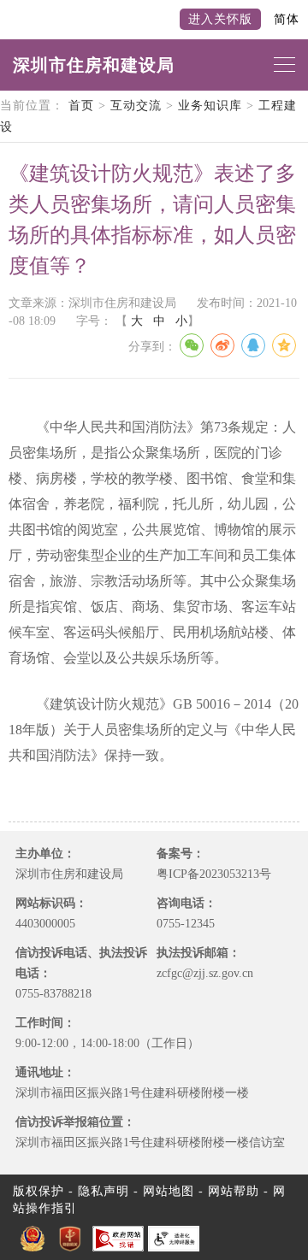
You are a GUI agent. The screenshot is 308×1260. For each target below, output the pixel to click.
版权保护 (38, 1191)
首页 (81, 105)
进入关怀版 (220, 19)
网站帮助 (233, 1191)
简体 (286, 19)
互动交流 (136, 105)
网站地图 (168, 1191)
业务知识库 (210, 105)
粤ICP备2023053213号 (214, 874)
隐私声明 (103, 1191)
